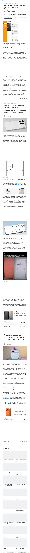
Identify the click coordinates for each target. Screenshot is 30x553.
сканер (8, 398)
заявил (18, 238)
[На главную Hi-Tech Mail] (4, 1)
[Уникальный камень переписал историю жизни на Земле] (9, 469)
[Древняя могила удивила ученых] (9, 507)
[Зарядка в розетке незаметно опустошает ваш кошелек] (21, 545)
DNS (11, 419)
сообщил (17, 179)
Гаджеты (15, 103)
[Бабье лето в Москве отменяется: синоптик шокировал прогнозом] (9, 494)
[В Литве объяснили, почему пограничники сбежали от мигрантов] (9, 482)
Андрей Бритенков (8, 343)
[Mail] (2, 1)
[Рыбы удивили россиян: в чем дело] (9, 532)
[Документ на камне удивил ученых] (9, 545)
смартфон (8, 365)
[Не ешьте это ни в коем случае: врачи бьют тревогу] (9, 520)
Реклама (7, 552)
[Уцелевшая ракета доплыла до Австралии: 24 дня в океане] (9, 457)
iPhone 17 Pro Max (16, 404)
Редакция (9, 552)
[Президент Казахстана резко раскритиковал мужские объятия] (21, 532)
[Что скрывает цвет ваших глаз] (21, 482)
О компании (3, 552)
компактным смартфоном (21, 375)
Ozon (4, 419)
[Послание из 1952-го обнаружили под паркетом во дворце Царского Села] (21, 507)
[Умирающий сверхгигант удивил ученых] (21, 494)
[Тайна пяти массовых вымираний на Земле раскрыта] (21, 457)
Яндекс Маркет (8, 419)
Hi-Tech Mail (11, 103)
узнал (10, 402)
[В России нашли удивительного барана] (21, 469)
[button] (11, 31)
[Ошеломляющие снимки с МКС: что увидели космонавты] (21, 520)
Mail (1, 552)
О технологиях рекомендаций (23, 552)
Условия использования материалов (15, 552)
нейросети (18, 184)
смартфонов (12, 141)
